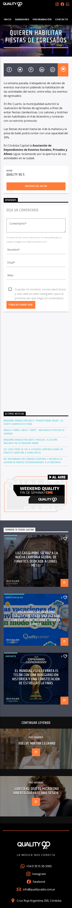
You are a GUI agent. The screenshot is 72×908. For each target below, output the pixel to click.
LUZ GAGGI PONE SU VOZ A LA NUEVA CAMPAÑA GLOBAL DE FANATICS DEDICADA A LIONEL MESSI (33, 451)
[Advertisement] (36, 363)
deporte (10, 538)
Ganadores (22, 19)
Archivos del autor (36, 186)
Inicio (7, 19)
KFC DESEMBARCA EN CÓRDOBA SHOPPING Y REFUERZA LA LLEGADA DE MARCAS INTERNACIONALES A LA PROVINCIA (33, 460)
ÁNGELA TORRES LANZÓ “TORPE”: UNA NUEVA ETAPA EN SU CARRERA (34, 432)
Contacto (61, 19)
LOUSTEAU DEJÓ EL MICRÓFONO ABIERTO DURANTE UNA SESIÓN (36, 791)
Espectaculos (14, 597)
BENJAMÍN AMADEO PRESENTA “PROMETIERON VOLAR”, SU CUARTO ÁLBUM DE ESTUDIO (33, 422)
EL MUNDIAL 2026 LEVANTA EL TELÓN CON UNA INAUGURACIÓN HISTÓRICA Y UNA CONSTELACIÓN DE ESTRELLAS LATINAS (36, 677)
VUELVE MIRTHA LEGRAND (37, 743)
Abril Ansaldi (12, 580)
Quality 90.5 (15, 174)
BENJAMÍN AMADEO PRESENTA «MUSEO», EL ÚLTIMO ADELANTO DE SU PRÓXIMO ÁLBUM (30, 441)
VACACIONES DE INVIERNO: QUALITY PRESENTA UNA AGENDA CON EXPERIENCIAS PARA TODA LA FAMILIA (36, 618)
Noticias (35, 27)
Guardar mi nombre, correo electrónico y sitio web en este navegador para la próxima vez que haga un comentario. (40, 289)
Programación (42, 19)
